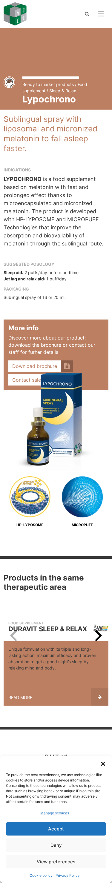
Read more (20, 697)
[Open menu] (100, 14)
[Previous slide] (14, 636)
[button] (103, 763)
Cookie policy (41, 875)
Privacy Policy (68, 875)
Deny (56, 845)
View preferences (56, 861)
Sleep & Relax (62, 90)
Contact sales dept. (34, 380)
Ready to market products (48, 84)
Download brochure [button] (34, 366)
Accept (56, 829)
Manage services (54, 813)
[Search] (87, 13)
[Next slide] (98, 636)
